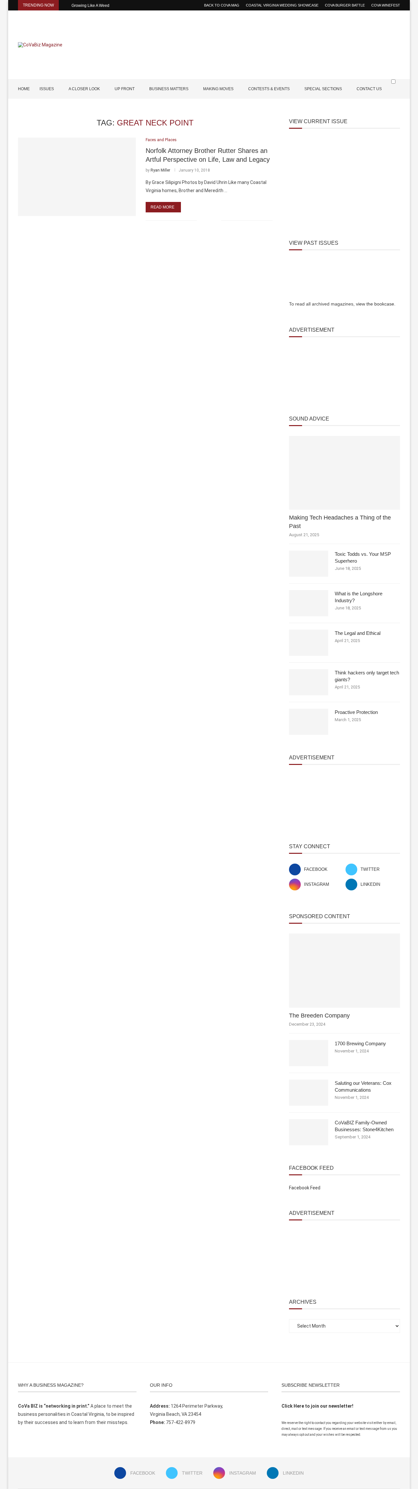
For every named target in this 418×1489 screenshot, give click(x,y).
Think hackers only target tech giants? (367, 676)
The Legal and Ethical (357, 633)
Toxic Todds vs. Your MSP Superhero (363, 557)
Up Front (125, 89)
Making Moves (218, 89)
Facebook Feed (304, 1187)
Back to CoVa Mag (221, 5)
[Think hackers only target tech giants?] (308, 682)
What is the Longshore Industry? (358, 597)
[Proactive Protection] (308, 722)
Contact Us (369, 89)
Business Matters (168, 89)
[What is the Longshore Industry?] (308, 603)
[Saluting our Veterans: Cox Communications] (308, 1093)
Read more (162, 207)
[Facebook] (377, 107)
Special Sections (323, 89)
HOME (24, 89)
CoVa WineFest (385, 5)
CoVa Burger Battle (345, 5)
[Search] (397, 94)
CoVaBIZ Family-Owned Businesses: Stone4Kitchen (364, 1126)
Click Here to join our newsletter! (317, 1406)
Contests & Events (269, 89)
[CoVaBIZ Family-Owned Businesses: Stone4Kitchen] (308, 1132)
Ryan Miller (160, 170)
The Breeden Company (319, 1015)
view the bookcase (375, 303)
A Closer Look (84, 89)
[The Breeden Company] (344, 971)
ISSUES (47, 89)
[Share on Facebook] (206, 220)
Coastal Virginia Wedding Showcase (282, 5)
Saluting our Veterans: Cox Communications (363, 1086)
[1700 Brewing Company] (308, 1053)
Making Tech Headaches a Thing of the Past (340, 521)
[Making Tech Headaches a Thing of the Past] (344, 473)
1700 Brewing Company (360, 1043)
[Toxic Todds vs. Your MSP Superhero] (308, 564)
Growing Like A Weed (90, 5)
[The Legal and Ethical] (308, 643)
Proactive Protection (356, 712)
